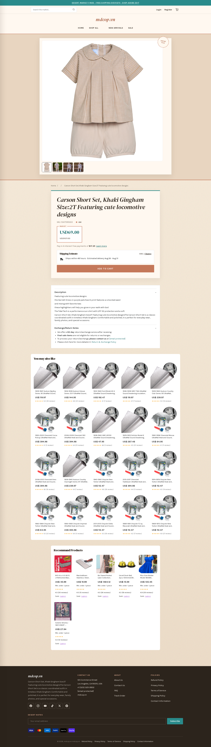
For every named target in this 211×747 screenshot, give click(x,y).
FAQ (116, 690)
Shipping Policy (158, 696)
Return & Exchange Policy (104, 342)
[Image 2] (57, 167)
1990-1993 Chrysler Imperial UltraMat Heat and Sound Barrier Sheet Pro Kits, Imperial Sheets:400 (76, 525)
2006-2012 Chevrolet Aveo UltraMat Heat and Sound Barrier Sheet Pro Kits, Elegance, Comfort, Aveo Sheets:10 (45, 480)
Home (81, 28)
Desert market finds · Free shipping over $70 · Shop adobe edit (105, 3)
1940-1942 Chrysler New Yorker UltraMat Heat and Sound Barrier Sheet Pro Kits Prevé (104, 480)
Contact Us (119, 685)
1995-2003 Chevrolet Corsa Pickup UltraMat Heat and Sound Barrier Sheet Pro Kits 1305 (46, 436)
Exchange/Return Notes (67, 328)
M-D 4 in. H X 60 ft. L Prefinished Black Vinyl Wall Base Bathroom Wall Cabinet (62, 576)
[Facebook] (31, 706)
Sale (130, 28)
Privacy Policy (157, 685)
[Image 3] (68, 167)
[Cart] (177, 9)
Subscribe (175, 721)
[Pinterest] (67, 706)
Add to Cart (105, 268)
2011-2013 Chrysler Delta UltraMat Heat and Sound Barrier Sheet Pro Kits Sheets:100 (103, 525)
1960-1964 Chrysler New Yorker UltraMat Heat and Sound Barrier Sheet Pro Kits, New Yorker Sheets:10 (46, 525)
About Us (118, 680)
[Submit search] (73, 9)
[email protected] (117, 338)
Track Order (119, 696)
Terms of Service (158, 690)
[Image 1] (47, 167)
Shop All (93, 28)
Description (60, 292)
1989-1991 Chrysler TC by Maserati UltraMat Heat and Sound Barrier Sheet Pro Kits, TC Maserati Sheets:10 (134, 525)
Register (168, 10)
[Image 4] (79, 167)
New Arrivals (116, 28)
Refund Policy (157, 680)
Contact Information (160, 701)
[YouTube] (45, 706)
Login (158, 10)
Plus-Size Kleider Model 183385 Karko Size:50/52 (147, 576)
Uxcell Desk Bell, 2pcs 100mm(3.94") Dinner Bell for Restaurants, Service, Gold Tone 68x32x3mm (126, 576)
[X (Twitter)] (59, 706)
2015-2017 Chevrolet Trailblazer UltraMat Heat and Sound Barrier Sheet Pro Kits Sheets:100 (134, 480)
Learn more (101, 246)
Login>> (63, 596)
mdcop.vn (105, 19)
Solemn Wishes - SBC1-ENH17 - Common (62, 624)
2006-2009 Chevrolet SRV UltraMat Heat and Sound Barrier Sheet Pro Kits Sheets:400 (74, 436)
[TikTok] (52, 706)
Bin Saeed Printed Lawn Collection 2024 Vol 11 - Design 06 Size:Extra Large (105, 576)
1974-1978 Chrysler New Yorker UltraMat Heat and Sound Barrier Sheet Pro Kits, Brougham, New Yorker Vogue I (164, 480)
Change (147, 254)
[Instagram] (38, 706)
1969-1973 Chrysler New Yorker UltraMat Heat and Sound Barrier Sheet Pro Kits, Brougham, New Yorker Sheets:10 (163, 525)
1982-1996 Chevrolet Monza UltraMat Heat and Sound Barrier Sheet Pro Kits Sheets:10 (163, 436)
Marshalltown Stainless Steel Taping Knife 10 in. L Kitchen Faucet (84, 576)
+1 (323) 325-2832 (86, 687)
